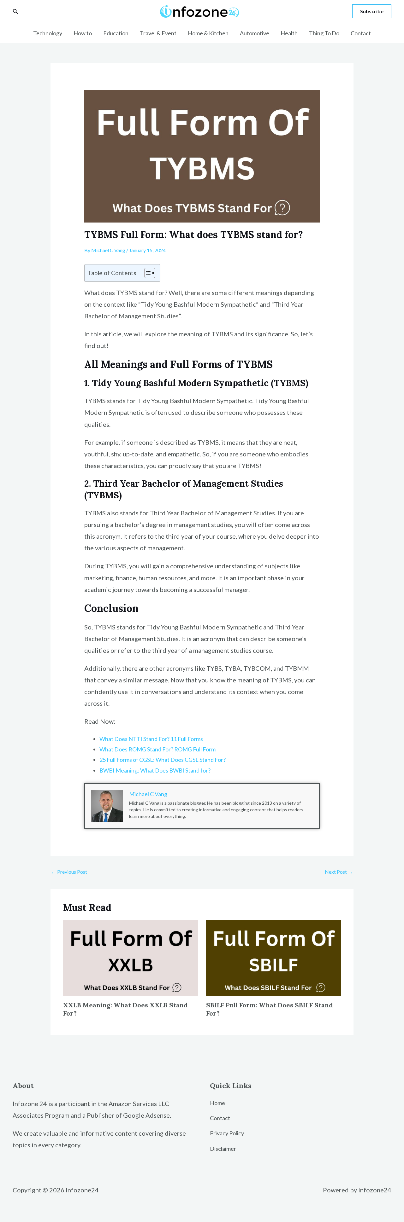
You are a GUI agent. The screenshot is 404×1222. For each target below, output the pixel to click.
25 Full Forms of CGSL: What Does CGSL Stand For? (162, 759)
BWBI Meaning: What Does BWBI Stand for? (155, 770)
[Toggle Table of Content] (147, 273)
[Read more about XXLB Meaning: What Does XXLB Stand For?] (130, 957)
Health (289, 33)
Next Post (339, 872)
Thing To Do (324, 33)
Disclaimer (223, 1148)
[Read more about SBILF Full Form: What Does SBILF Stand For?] (273, 957)
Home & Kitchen (208, 33)
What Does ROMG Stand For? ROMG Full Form (157, 749)
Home (217, 1102)
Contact (361, 33)
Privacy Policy (227, 1133)
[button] (15, 11)
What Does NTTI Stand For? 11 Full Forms (151, 738)
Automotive (254, 33)
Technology (47, 33)
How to (83, 33)
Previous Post (69, 872)
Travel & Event (158, 33)
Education (115, 33)
